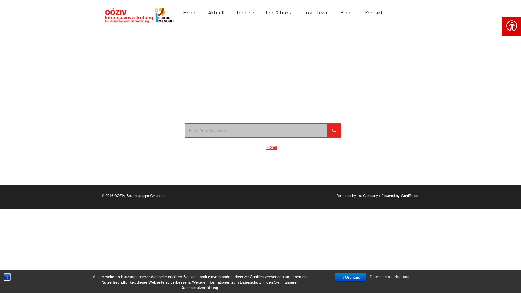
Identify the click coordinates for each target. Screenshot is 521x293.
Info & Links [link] (278, 12)
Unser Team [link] (315, 12)
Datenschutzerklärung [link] (389, 277)
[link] (138, 14)
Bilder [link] (346, 12)
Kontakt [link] (374, 12)
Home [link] (189, 12)
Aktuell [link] (216, 12)
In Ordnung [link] (350, 277)
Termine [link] (245, 12)
